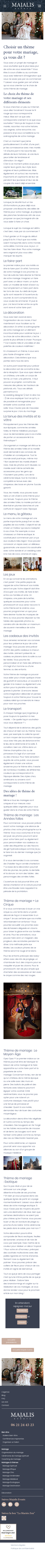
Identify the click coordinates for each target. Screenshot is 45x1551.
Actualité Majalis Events (23, 1350)
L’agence (5, 1392)
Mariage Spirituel (10, 1466)
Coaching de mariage (11, 1459)
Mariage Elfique (9, 1469)
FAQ (3, 1398)
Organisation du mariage (12, 1452)
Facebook (22, 1310)
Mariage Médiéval (10, 1479)
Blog (3, 1395)
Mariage (5, 1449)
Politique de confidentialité (22, 1548)
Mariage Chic (8, 1472)
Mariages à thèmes (10, 1462)
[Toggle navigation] (5, 6)
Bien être (5, 1432)
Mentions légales (18, 1545)
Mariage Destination (11, 1485)
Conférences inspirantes (13, 1439)
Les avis (5, 1402)
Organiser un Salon (11, 1442)
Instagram (21, 1316)
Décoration (6, 1493)
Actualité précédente (11, 1341)
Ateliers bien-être (10, 1435)
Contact (5, 1405)
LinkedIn (22, 1322)
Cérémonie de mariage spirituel (15, 1456)
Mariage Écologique (11, 1482)
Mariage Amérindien (11, 1475)
